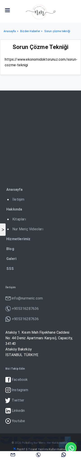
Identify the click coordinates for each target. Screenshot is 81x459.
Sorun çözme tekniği (57, 31)
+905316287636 (38, 454)
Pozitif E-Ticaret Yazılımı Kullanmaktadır (42, 449)
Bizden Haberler (30, 31)
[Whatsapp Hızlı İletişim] (70, 447)
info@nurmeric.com (12, 454)
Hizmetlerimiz (18, 239)
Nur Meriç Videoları (27, 229)
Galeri (11, 259)
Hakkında (14, 209)
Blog (10, 249)
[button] (7, 10)
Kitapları (19, 219)
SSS (10, 268)
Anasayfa (10, 31)
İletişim (18, 199)
